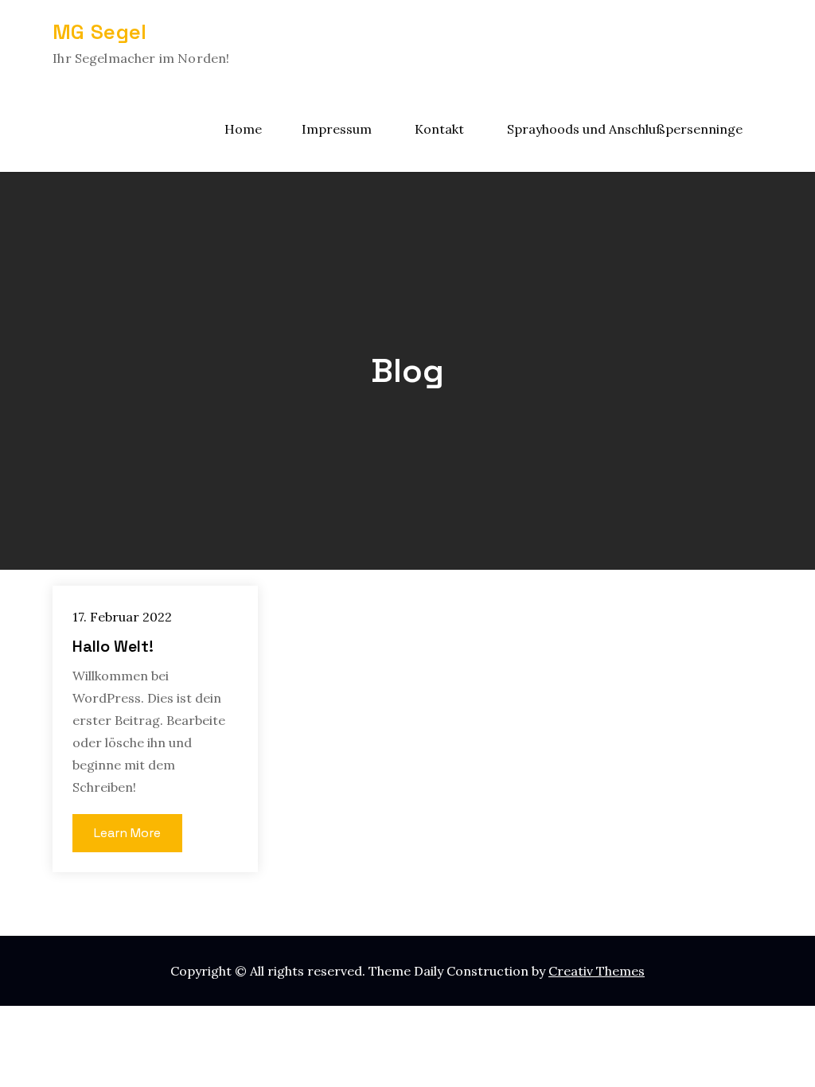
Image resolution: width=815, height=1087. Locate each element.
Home (243, 129)
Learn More (127, 832)
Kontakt (439, 129)
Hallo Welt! (113, 646)
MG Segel (99, 31)
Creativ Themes (596, 971)
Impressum (337, 129)
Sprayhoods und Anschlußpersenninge (625, 129)
